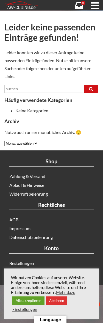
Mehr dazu (65, 292)
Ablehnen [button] (56, 300)
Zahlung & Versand (27, 176)
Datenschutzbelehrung (31, 237)
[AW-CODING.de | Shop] (27, 5)
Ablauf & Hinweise (26, 185)
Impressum (19, 228)
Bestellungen (21, 263)
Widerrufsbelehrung (28, 193)
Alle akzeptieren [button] (28, 300)
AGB (13, 219)
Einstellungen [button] (24, 309)
